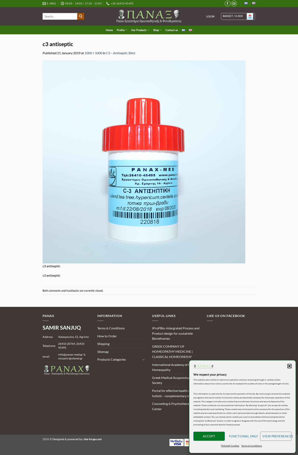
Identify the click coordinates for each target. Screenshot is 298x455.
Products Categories (111, 359)
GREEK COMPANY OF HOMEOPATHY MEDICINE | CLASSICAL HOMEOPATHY (172, 351)
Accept (209, 436)
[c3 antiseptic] (144, 161)
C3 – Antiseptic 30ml (120, 53)
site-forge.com (93, 439)
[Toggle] (143, 359)
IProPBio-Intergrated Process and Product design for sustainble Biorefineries (175, 333)
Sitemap (103, 352)
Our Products (139, 30)
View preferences (277, 436)
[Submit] (80, 16)
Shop (156, 30)
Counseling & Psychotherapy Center (172, 406)
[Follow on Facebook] (227, 3)
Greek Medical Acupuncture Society (171, 380)
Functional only (243, 436)
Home (109, 30)
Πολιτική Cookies (230, 445)
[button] (289, 366)
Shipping (103, 344)
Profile (121, 30)
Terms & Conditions (251, 445)
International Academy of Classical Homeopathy (176, 367)
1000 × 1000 (93, 53)
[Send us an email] (234, 3)
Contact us (171, 30)
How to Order (107, 336)
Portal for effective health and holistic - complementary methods (175, 393)
